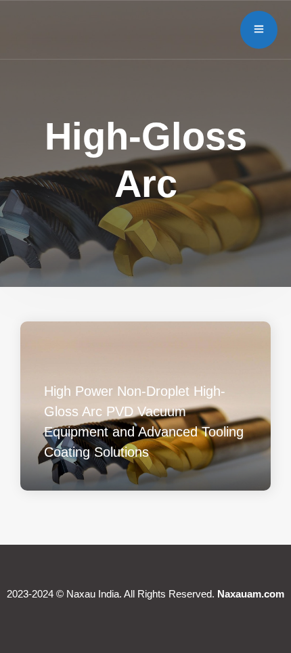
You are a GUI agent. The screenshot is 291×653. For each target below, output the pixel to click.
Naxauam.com (250, 594)
